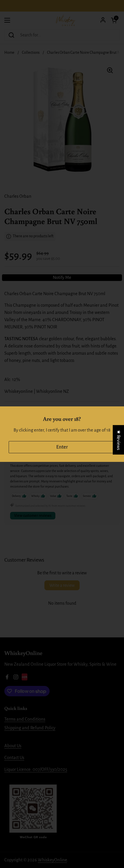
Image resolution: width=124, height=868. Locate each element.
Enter (62, 447)
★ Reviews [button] (118, 440)
